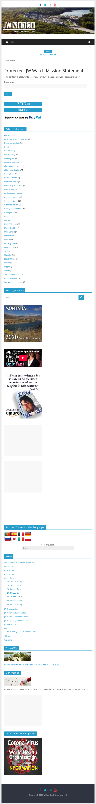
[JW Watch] (48, 8)
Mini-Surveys (9, 235)
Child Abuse (9, 166)
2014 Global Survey (14, 593)
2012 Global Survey (14, 585)
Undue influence (10, 278)
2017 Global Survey (14, 604)
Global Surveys (10, 578)
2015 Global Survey (14, 597)
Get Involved (9, 574)
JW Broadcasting (11, 609)
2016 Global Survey (14, 600)
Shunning (8, 255)
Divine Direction (10, 178)
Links (6, 628)
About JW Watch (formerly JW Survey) (19, 562)
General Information (12, 197)
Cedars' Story (9, 154)
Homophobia (9, 212)
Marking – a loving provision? (48, 54)
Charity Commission (12, 162)
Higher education (11, 205)
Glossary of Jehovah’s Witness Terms (22, 631)
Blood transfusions (12, 143)
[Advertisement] (23, 440)
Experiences (9, 570)
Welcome (8, 640)
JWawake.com (10, 624)
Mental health (9, 228)
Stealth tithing (9, 259)
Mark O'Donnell (10, 224)
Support (7, 266)
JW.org (7, 216)
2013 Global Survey (14, 589)
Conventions (9, 174)
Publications (9, 247)
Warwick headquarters (13, 282)
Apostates (8, 135)
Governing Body (10, 201)
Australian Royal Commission (16, 139)
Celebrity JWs (9, 158)
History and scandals (12, 208)
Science (7, 251)
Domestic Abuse (11, 181)
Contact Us (8, 566)
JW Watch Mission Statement (16, 616)
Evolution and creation (13, 193)
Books (7, 147)
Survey (7, 270)
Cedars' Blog (9, 151)
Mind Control (9, 232)
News (6, 239)
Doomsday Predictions (13, 185)
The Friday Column (12, 274)
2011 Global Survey (14, 581)
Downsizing (9, 189)
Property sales (10, 243)
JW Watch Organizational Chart (16, 620)
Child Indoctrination (12, 170)
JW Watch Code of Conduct (15, 613)
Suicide (7, 263)
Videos (7, 636)
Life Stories (8, 220)
